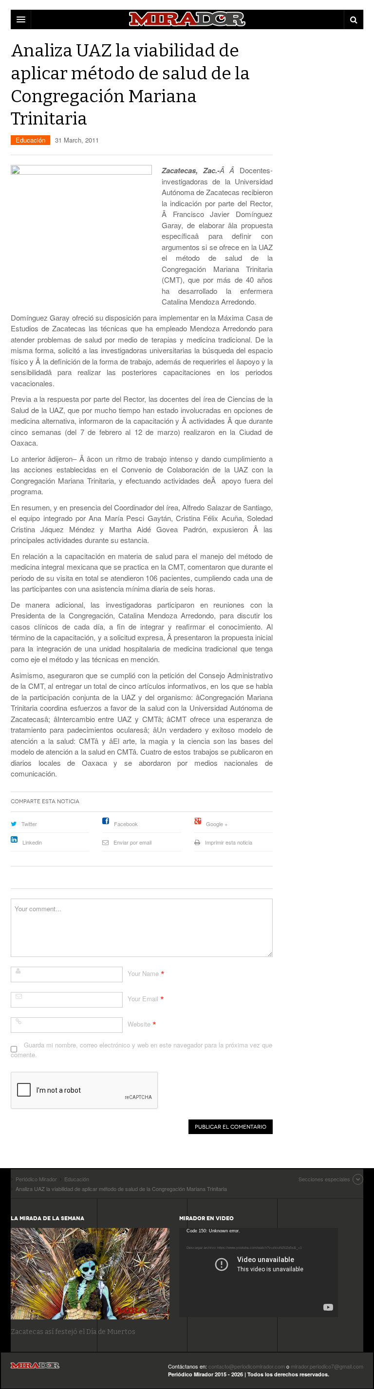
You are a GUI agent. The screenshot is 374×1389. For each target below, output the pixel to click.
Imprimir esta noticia (228, 842)
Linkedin (32, 842)
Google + (216, 824)
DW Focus (187, 19)
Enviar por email (132, 842)
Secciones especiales (324, 1179)
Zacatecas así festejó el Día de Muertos (73, 1332)
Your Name (143, 973)
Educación (30, 139)
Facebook (126, 824)
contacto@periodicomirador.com (246, 1366)
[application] (258, 1272)
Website (139, 1023)
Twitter (29, 824)
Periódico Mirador (35, 1368)
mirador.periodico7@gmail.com (327, 1366)
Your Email (143, 998)
